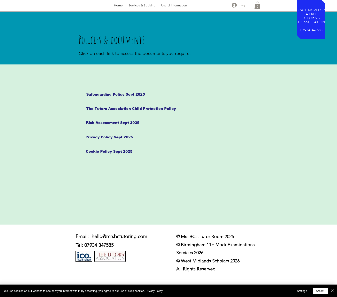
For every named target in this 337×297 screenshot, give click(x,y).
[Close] (332, 291)
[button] (142, 5)
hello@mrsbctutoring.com (119, 236)
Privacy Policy (154, 291)
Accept (320, 291)
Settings (302, 291)
